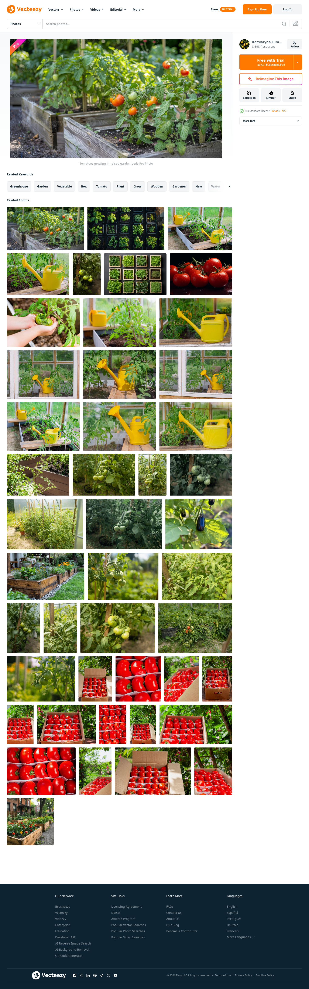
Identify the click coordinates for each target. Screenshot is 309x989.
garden (42, 186)
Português (234, 919)
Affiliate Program (123, 919)
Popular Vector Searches (128, 925)
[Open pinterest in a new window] (95, 975)
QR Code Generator (69, 956)
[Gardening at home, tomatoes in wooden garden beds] (38, 475)
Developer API (65, 937)
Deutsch (232, 925)
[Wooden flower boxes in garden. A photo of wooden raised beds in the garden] (45, 576)
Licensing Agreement (126, 906)
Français (233, 931)
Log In (287, 9)
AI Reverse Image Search (73, 943)
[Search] (284, 23)
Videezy (60, 919)
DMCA (115, 913)
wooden (157, 186)
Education (62, 931)
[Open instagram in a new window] (81, 975)
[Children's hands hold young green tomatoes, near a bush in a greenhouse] (43, 322)
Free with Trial (271, 62)
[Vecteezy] (24, 9)
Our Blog (172, 925)
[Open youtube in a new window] (115, 975)
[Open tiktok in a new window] (101, 975)
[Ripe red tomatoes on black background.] (201, 274)
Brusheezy (62, 906)
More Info (249, 121)
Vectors (53, 9)
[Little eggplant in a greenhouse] (198, 524)
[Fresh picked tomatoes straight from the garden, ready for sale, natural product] (95, 678)
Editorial (116, 9)
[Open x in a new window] (108, 975)
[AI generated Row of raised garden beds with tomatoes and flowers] (30, 821)
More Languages (239, 937)
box (84, 186)
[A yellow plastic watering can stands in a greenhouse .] (119, 426)
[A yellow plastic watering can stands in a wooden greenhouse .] (195, 374)
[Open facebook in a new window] (74, 975)
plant (120, 186)
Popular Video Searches (128, 937)
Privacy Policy (243, 975)
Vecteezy (61, 913)
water (215, 186)
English (232, 906)
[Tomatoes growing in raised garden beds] (45, 228)
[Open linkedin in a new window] (88, 975)
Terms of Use (223, 975)
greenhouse (19, 186)
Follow (295, 46)
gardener (179, 186)
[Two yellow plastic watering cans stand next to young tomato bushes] (43, 426)
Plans (214, 9)
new (198, 186)
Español (232, 913)
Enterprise (62, 925)
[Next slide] (226, 186)
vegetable (64, 186)
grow (137, 186)
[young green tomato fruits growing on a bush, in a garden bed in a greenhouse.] (119, 322)
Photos (75, 9)
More (136, 9)
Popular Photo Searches (128, 931)
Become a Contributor (182, 931)
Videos (95, 9)
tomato (101, 186)
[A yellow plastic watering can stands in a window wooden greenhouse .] (43, 374)
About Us (172, 919)
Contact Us (174, 913)
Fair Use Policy (265, 975)
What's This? (279, 111)
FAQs (170, 906)
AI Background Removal (72, 949)
